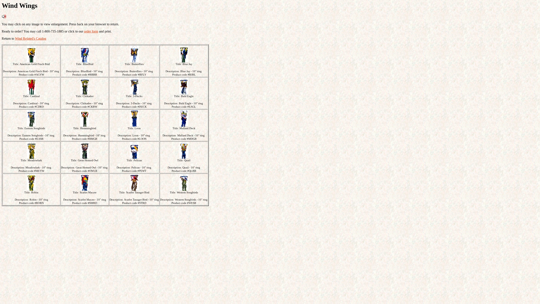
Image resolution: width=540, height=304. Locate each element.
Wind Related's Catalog (30, 38)
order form (91, 31)
